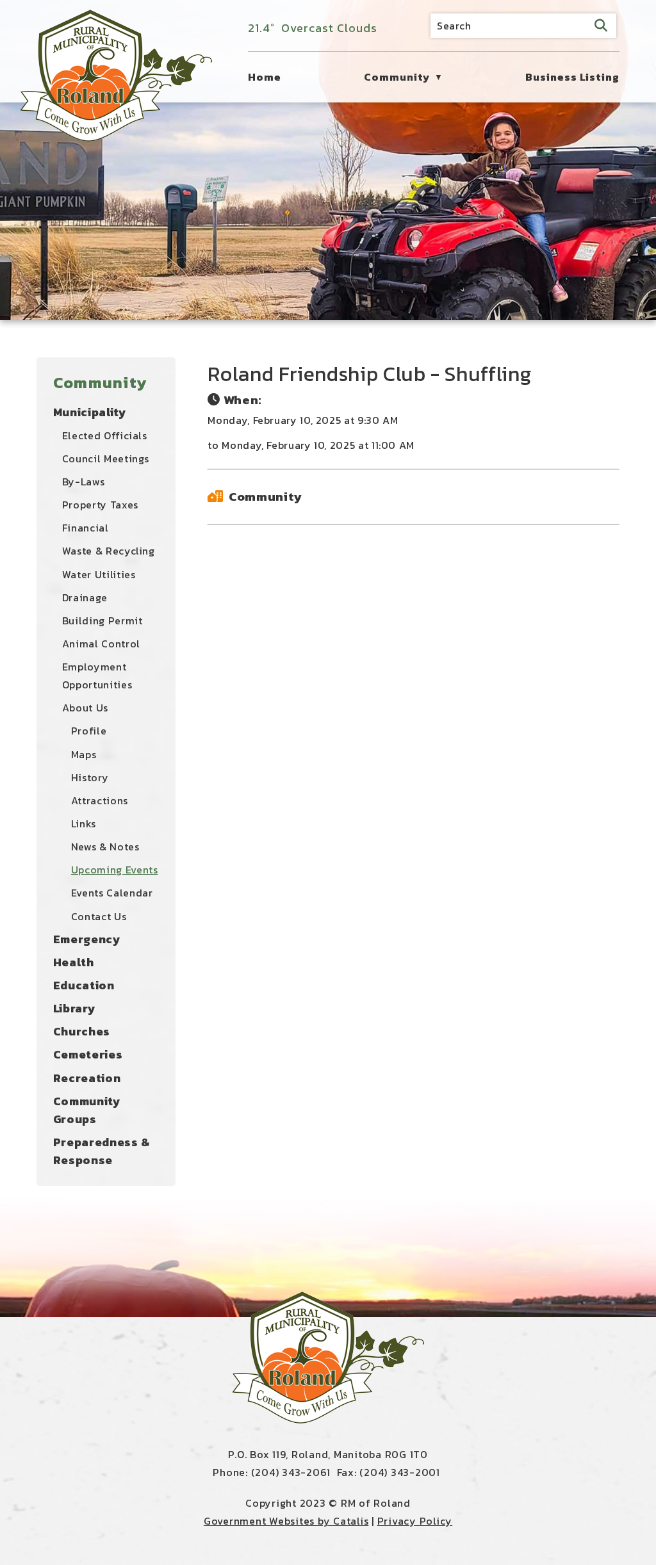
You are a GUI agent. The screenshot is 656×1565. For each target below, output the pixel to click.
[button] (600, 25)
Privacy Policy (415, 1521)
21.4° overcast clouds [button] (312, 27)
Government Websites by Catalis (286, 1521)
